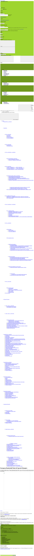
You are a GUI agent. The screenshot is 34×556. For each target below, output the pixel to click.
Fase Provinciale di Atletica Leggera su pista (13, 324)
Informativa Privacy (4, 538)
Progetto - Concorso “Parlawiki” (9, 345)
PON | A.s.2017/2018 (8, 281)
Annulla (1, 54)
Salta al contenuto (2, 0)
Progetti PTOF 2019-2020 (7, 391)
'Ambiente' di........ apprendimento (13, 289)
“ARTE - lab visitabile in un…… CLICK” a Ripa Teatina (14, 167)
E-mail (9, 27)
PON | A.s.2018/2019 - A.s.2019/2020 (10, 204)
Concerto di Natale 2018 (10, 450)
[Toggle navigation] (6, 59)
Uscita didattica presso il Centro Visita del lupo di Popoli (12, 340)
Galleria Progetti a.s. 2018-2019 (9, 429)
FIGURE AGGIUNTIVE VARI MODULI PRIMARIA (17, 258)
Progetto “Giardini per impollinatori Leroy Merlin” (12, 363)
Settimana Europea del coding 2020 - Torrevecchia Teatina (13, 384)
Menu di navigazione (15, 119)
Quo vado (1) (8, 135)
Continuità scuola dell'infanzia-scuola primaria (13, 445)
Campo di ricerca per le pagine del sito (5, 110)
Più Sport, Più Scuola (6, 299)
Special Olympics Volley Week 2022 (12, 326)
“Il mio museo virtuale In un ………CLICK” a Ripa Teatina (15, 168)
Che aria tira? (10, 214)
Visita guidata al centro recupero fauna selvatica (13, 448)
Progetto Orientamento (8, 422)
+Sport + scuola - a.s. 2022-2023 (9, 305)
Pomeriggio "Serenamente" (8, 394)
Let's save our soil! (11, 213)
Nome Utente (10, 14)
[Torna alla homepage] (17, 55)
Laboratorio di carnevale (8, 380)
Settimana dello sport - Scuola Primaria (14, 321)
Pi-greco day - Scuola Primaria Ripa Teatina (11, 349)
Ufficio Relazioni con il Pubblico (6, 539)
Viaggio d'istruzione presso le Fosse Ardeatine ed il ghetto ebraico (13, 343)
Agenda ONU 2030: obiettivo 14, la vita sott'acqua (12, 347)
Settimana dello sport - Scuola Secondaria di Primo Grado (16, 320)
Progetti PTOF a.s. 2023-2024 (8, 121)
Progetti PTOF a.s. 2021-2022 (8, 362)
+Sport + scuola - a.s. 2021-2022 (9, 313)
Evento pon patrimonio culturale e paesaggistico (11, 397)
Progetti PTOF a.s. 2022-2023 (8, 334)
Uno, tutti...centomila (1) (10, 137)
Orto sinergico (10, 215)
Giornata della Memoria (8, 381)
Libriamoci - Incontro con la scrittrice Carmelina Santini (12, 368)
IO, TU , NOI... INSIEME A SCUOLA (12, 463)
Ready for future (9, 229)
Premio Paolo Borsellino (8, 396)
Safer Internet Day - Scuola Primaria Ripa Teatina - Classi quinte (13, 351)
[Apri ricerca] (27, 59)
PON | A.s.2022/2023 (8, 134)
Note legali (3, 537)
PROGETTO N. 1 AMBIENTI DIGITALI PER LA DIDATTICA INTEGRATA (17, 196)
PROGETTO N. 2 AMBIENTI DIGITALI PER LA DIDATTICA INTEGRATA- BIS (18, 197)
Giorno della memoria (8, 353)
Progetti (32, 105)
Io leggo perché (7, 355)
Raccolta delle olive (7, 369)
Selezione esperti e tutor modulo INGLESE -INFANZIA (19, 274)
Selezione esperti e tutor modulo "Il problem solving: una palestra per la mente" (20, 260)
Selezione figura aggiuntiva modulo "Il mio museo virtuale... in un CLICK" (20, 187)
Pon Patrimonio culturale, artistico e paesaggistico (13, 175)
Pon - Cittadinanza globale (10, 210)
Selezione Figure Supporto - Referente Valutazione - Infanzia (18, 267)
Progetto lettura (7, 350)
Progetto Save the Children (9, 410)
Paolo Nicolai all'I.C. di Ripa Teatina (12, 461)
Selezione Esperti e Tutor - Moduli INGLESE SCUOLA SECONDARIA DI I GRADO (22, 250)
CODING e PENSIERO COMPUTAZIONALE (13, 457)
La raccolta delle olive (8, 382)
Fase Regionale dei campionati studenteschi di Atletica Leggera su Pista (16, 323)
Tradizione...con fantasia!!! (13, 443)
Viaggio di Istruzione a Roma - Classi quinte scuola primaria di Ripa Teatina (15, 339)
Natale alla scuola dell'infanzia (9, 393)
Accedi (1, 10)
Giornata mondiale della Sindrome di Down (11, 364)
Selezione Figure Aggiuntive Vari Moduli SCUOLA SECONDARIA (19, 246)
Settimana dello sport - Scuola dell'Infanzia (14, 322)
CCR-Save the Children (10, 464)
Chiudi (1, 33)
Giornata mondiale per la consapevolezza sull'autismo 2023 (13, 344)
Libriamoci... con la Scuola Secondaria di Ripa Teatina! (12, 366)
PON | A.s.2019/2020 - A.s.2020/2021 (10, 152)
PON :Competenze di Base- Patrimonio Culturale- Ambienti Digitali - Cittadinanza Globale (19, 189)
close (1, 62)
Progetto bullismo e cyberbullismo (9, 337)
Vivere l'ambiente (11, 288)
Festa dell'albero (7, 367)
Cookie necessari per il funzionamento (5, 521)
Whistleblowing (4, 541)
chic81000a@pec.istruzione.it (11, 532)
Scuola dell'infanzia (7, 413)
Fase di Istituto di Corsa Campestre (11, 307)
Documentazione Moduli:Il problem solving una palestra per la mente (19, 257)
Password (9, 15)
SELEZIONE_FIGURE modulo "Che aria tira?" (15, 212)
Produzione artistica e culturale (13, 179)
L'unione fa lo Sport (11, 292)
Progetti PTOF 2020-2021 (7, 376)
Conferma (4, 54)
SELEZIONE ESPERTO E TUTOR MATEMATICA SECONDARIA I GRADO (21, 245)
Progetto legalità (7, 336)
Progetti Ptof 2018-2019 (7, 404)
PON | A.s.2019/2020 (8, 166)
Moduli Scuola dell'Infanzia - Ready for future (15, 266)
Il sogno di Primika (7, 342)
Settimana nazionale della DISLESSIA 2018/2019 (13, 465)
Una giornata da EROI (10, 444)
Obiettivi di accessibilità (5, 540)
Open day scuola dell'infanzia (9, 392)
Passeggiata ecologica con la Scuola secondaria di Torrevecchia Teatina (14, 335)
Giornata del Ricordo (8, 379)
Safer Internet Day (7, 352)
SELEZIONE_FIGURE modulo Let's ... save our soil (16, 211)
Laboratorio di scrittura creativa (11, 435)
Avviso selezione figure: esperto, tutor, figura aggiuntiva (16, 176)
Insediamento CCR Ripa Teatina (11, 411)
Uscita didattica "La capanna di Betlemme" (12, 420)
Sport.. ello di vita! (11, 291)
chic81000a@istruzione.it (10, 531)
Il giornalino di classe (10, 446)
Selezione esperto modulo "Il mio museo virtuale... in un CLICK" (18, 188)
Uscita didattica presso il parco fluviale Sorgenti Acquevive (13, 341)
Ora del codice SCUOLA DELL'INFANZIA (14, 458)
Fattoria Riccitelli (9, 449)
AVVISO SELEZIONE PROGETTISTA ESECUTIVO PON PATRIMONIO (19, 178)
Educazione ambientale (10, 462)
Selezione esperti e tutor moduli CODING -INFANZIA (17, 275)
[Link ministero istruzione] (4, 1)
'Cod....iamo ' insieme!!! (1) (12, 231)
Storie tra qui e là (9, 145)
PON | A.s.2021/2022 (8, 144)
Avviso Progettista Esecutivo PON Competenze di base (17, 247)
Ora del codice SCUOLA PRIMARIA (14, 459)
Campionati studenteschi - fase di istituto (10, 395)
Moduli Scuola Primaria (12, 256)
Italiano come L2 (9, 136)
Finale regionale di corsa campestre (11, 306)
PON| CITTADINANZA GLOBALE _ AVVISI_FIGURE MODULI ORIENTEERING (20, 216)
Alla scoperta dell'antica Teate (9, 346)
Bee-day (6, 378)
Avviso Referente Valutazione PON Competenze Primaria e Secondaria (19, 249)
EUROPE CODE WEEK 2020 (9, 383)
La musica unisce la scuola (8, 377)
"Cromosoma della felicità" (8, 348)
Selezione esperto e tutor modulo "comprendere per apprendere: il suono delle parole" (21, 259)
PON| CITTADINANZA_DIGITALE (12, 158)
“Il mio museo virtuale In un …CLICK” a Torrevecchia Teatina (15, 169)
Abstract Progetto (12, 273)
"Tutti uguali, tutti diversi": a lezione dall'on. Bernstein (14, 421)
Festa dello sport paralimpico (9, 354)
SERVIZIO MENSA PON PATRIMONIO (14, 177)
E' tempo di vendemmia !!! (8, 370)
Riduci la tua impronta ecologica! (9, 365)
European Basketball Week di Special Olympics (13, 327)
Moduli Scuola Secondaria (12, 244)
